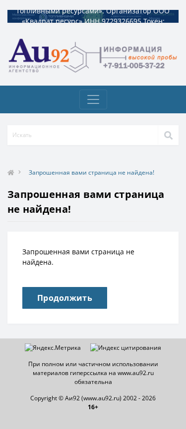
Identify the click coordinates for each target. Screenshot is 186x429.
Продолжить (64, 297)
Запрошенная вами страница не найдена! (91, 172)
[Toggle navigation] (93, 99)
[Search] (168, 135)
